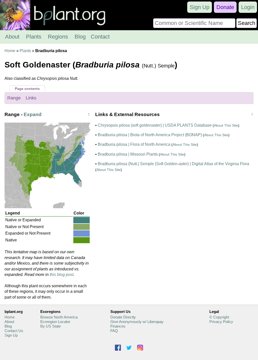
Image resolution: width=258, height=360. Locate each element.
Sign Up (199, 7)
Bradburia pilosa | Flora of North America (134, 144)
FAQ (114, 331)
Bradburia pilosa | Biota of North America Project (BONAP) (150, 135)
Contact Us (14, 331)
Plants (33, 36)
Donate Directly (123, 317)
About (12, 36)
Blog (80, 36)
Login (247, 7)
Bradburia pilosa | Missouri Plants (128, 154)
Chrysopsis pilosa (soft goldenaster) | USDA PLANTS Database (155, 125)
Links (31, 97)
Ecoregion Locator (55, 321)
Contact (100, 36)
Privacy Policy (221, 321)
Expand (33, 114)
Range (14, 97)
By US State (50, 326)
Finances (117, 326)
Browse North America (59, 317)
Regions (58, 36)
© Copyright (219, 317)
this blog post (61, 274)
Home (10, 51)
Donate (225, 7)
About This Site (226, 125)
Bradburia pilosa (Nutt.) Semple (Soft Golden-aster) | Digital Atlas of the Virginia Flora (173, 164)
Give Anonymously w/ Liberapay (137, 321)
